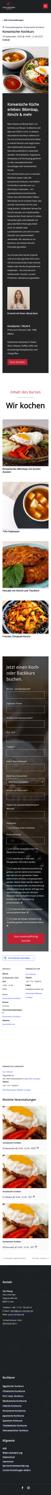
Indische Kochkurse (12, 1405)
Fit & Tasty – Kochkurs (39, 1258)
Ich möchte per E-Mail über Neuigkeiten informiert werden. (21, 860)
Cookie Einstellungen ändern (17, 1470)
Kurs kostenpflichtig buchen (26, 938)
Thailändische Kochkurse (15, 1425)
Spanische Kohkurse (12, 1420)
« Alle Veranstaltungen (13, 20)
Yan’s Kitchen (31, 974)
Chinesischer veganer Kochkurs (15, 1258)
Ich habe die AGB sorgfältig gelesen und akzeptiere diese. (24, 911)
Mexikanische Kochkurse (15, 1401)
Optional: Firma (14, 703)
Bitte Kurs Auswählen (16, 775)
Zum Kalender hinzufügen (19, 958)
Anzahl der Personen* (17, 790)
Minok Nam (32, 313)
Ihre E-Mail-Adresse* (16, 761)
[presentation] (25, 1122)
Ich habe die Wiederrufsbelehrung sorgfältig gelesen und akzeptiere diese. (25, 920)
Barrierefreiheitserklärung (16, 1465)
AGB (5, 1448)
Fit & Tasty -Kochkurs (13, 1396)
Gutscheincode (13, 834)
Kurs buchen (17, 362)
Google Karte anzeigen (31, 1078)
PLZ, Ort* (10, 732)
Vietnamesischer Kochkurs (15, 1430)
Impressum (8, 1461)
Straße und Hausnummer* (19, 717)
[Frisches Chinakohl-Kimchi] (25, 632)
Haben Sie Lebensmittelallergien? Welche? (22, 806)
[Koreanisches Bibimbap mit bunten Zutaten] (25, 465)
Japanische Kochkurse (13, 1415)
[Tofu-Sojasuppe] (25, 527)
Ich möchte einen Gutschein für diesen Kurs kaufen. (22, 850)
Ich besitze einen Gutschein (22, 827)
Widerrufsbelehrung (13, 1452)
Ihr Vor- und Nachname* (18, 688)
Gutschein (11, 823)
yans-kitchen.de (8, 1024)
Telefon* (10, 746)
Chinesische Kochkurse (14, 1391)
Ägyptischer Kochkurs (13, 1386)
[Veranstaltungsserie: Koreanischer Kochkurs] (37, 1148)
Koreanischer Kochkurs (11, 998)
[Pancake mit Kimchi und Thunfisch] (25, 587)
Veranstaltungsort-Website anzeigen (16, 1090)
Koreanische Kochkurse (14, 1410)
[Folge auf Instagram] (28, 1487)
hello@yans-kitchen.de (21, 1310)
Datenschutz (9, 1457)
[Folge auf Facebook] (22, 1487)
